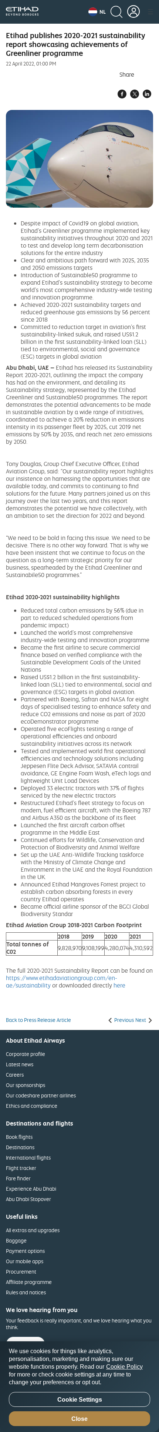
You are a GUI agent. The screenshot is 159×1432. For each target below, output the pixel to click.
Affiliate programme (29, 1281)
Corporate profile (25, 1053)
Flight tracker (21, 1167)
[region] (79, 1386)
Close (79, 1419)
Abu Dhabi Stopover (28, 1199)
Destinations (20, 1147)
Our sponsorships (25, 1085)
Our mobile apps (24, 1261)
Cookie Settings (79, 1399)
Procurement (21, 1271)
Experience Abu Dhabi (31, 1188)
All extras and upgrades (33, 1230)
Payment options (25, 1250)
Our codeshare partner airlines (41, 1095)
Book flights (19, 1136)
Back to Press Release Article (38, 1020)
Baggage (16, 1240)
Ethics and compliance (31, 1105)
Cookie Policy (124, 1367)
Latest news (19, 1064)
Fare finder (18, 1178)
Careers (15, 1074)
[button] (97, 11)
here (119, 985)
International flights (28, 1157)
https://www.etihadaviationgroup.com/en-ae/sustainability (61, 981)
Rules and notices (26, 1292)
